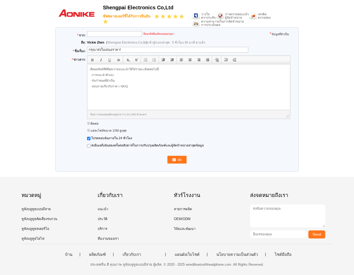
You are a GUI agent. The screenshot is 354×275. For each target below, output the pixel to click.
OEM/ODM (182, 219)
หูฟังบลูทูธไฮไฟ (33, 239)
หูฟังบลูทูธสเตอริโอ (35, 229)
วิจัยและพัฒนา (184, 229)
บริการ (102, 229)
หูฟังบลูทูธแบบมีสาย (36, 209)
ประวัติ (102, 219)
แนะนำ (103, 209)
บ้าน (68, 254)
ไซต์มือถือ (283, 254)
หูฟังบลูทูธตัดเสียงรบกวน (39, 219)
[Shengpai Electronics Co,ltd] (76, 17)
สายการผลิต (183, 209)
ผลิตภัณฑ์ (97, 254)
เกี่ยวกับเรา (132, 254)
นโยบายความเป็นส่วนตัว (237, 254)
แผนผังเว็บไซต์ (187, 254)
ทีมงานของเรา (108, 239)
